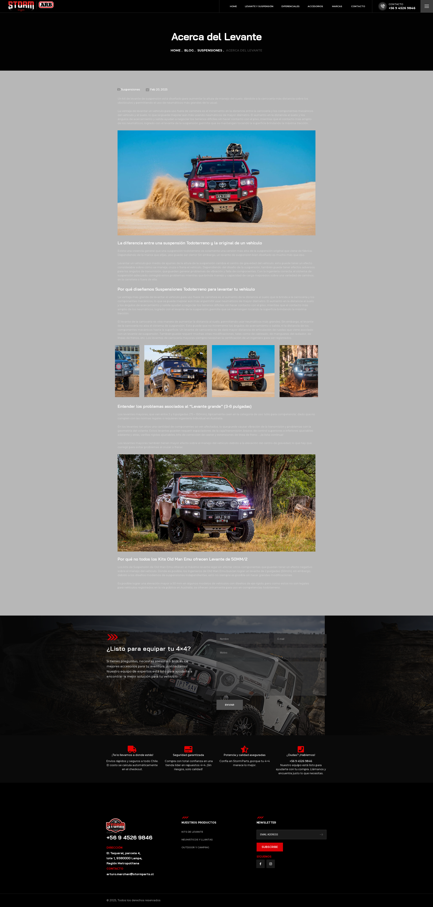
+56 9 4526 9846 (402, 8)
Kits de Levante (192, 831)
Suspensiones (209, 50)
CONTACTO (396, 4)
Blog (189, 50)
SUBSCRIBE (270, 847)
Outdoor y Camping (195, 847)
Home (176, 50)
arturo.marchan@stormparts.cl (130, 874)
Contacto (114, 832)
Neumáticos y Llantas (197, 839)
